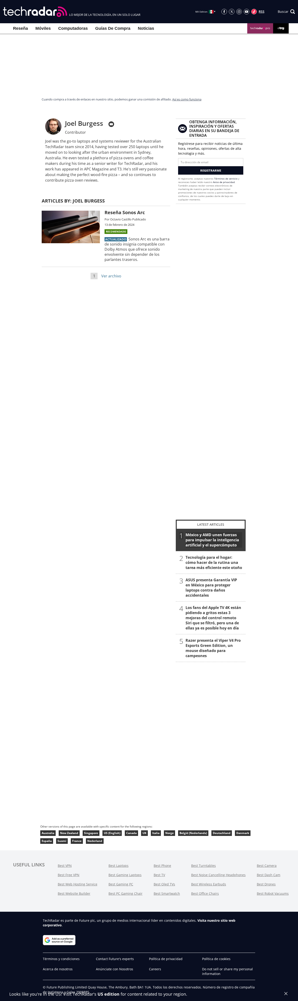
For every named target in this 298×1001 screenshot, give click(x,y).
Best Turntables (203, 865)
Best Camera (267, 865)
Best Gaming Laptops (125, 875)
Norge (169, 833)
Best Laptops (118, 865)
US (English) (112, 833)
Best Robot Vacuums (273, 893)
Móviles (43, 28)
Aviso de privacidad (224, 182)
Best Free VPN (68, 875)
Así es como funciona (186, 99)
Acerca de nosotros (58, 969)
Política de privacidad (166, 959)
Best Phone (162, 865)
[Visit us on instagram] (239, 11)
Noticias (146, 28)
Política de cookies (216, 959)
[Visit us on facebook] (224, 11)
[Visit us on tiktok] (254, 11)
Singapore (91, 833)
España (47, 841)
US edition (108, 994)
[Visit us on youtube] (246, 11)
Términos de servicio (225, 178)
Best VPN (65, 865)
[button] (286, 11)
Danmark (242, 833)
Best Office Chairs (205, 893)
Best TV (159, 875)
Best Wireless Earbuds (208, 884)
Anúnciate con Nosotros (114, 969)
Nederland (94, 841)
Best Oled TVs (164, 884)
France (76, 841)
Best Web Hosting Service (77, 884)
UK (144, 833)
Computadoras (73, 28)
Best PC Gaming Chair (125, 893)
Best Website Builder (74, 893)
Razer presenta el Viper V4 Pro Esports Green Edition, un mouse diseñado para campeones (213, 648)
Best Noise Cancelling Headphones (218, 875)
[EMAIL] (111, 124)
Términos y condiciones (61, 959)
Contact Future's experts (115, 959)
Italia (155, 833)
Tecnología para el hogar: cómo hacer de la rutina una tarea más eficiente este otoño (214, 562)
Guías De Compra (112, 28)
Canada (131, 833)
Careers (155, 969)
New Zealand (69, 833)
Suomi (62, 841)
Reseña (20, 28)
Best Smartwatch (167, 893)
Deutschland (221, 833)
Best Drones (266, 884)
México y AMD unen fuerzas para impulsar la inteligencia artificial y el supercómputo (212, 540)
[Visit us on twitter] (231, 11)
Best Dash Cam (268, 875)
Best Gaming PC (120, 884)
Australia (48, 833)
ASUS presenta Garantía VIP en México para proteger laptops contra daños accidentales (211, 587)
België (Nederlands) (193, 833)
